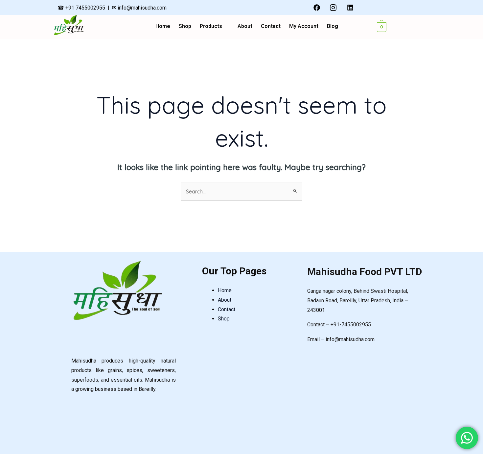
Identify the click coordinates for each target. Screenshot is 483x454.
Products (211, 26)
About (245, 26)
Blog (332, 26)
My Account (303, 26)
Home (162, 26)
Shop (185, 26)
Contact (271, 26)
